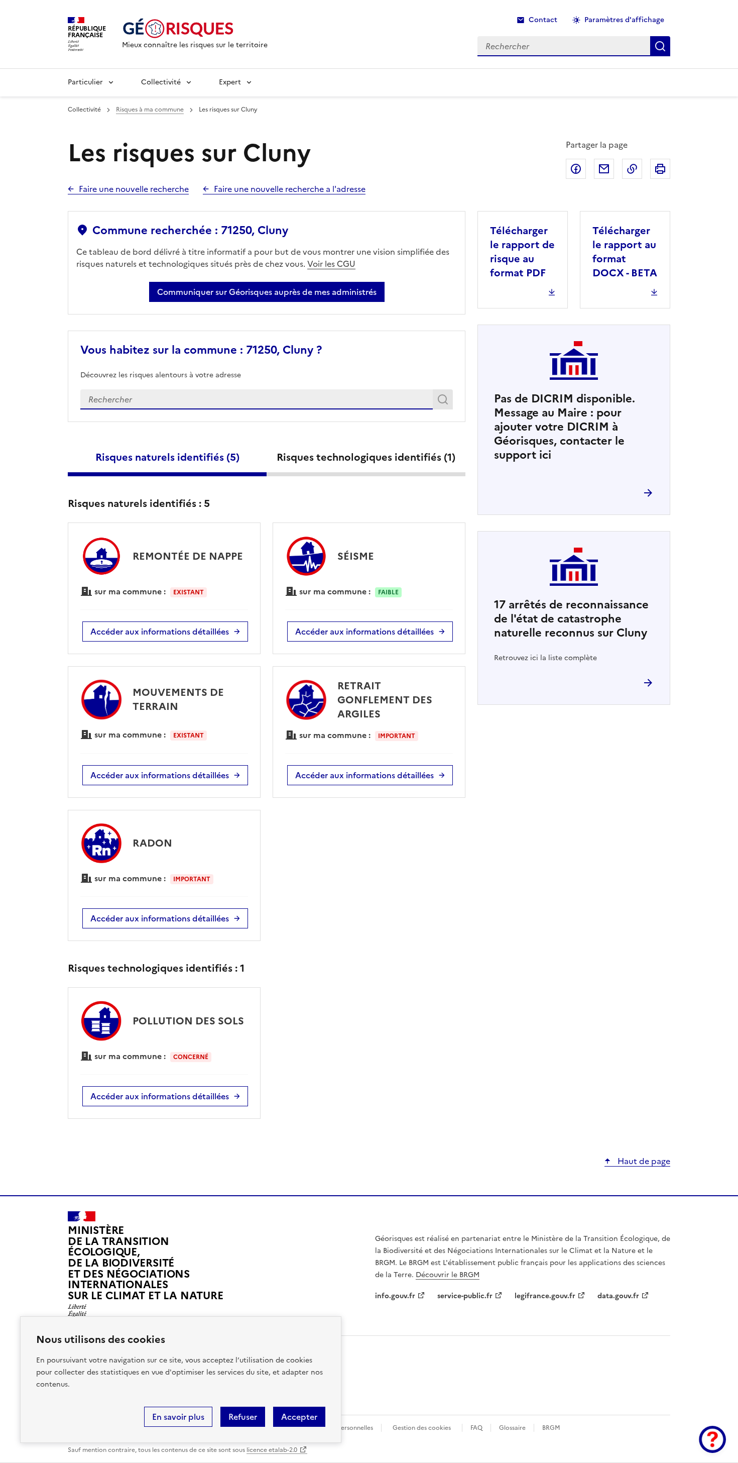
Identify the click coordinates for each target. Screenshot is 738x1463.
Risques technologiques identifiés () (366, 457)
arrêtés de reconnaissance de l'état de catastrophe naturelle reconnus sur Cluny (571, 618)
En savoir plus (178, 1417)
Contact (543, 20)
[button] (712, 1439)
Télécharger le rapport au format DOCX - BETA (624, 251)
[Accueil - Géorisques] (195, 28)
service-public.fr (465, 1296)
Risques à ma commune (150, 109)
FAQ (476, 1427)
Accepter (299, 1417)
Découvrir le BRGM (447, 1275)
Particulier (85, 82)
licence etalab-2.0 (272, 1449)
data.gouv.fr (618, 1296)
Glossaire (512, 1427)
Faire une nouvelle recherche (134, 189)
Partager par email (604, 169)
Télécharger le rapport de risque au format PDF (522, 251)
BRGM (551, 1427)
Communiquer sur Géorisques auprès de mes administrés (267, 292)
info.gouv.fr (395, 1296)
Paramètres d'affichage (624, 20)
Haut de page (643, 1161)
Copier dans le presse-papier (632, 169)
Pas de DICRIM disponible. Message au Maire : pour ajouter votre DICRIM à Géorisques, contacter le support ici (564, 426)
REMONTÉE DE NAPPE (188, 556)
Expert (230, 82)
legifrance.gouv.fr (545, 1296)
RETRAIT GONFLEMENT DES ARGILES (384, 699)
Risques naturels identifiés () (167, 457)
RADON (152, 843)
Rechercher (444, 401)
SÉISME (355, 556)
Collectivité (161, 82)
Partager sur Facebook (576, 169)
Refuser (242, 1417)
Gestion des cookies (422, 1427)
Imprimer (660, 169)
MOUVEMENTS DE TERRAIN (178, 699)
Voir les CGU (331, 264)
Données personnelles (341, 1427)
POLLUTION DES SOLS (188, 1020)
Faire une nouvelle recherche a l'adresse (289, 189)
